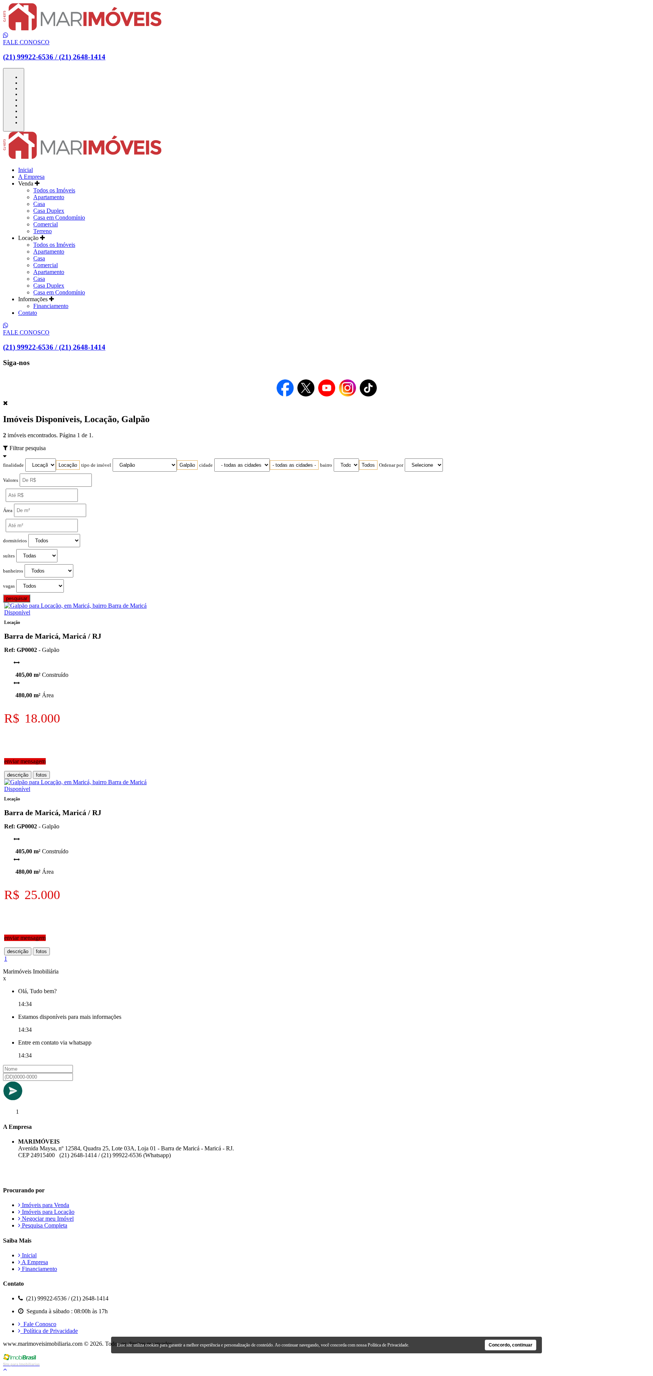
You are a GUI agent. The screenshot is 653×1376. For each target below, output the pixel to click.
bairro (326, 465)
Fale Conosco (38, 1324)
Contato (27, 313)
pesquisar (16, 598)
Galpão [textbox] (187, 465)
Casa (39, 204)
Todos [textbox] (368, 465)
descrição (17, 775)
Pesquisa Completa (43, 1225)
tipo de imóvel (96, 465)
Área (7, 510)
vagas (9, 586)
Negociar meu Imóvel (47, 1218)
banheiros (13, 571)
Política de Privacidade (49, 1331)
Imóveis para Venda (44, 1205)
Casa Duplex (48, 210)
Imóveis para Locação (47, 1212)
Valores (10, 480)
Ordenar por (391, 465)
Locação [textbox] (68, 465)
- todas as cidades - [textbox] (294, 465)
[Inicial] (82, 28)
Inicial (25, 170)
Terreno (42, 231)
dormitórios (15, 540)
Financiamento (50, 306)
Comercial (45, 224)
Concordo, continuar (510, 1345)
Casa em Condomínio (59, 217)
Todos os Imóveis (54, 190)
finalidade (13, 465)
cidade (206, 465)
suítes (9, 556)
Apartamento (48, 197)
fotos (41, 775)
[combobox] (68, 465)
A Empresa (31, 176)
